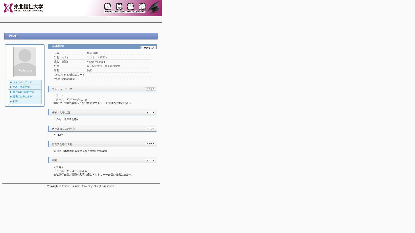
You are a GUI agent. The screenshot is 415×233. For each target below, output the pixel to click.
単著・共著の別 (21, 87)
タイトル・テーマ (22, 82)
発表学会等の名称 (22, 96)
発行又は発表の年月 (23, 91)
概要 (15, 101)
